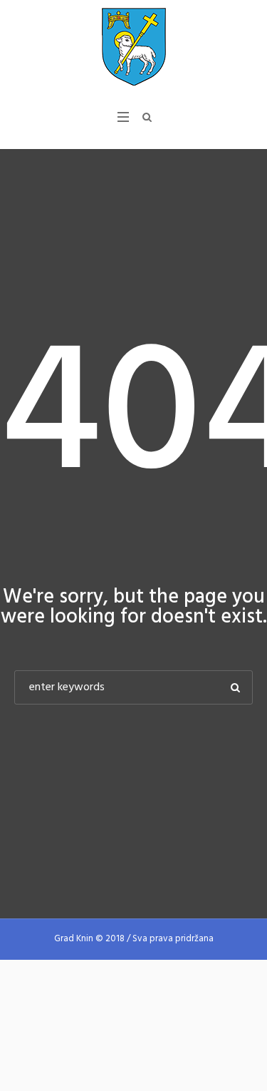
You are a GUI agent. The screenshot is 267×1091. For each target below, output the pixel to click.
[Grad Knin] (134, 46)
